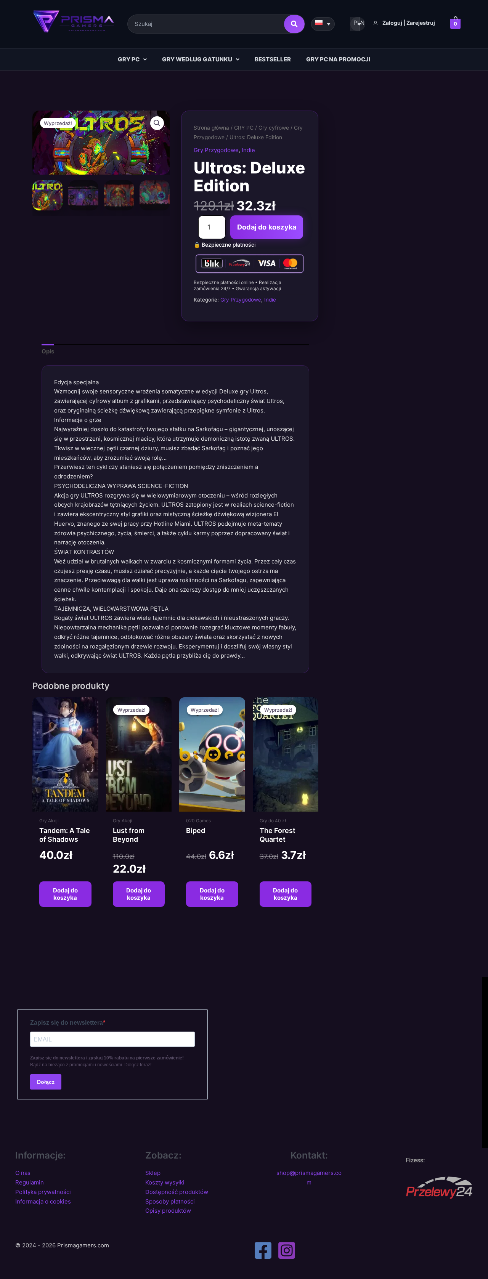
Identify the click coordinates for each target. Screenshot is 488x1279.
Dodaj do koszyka (266, 227)
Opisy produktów (168, 1210)
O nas (22, 1172)
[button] (132, 59)
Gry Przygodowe (216, 150)
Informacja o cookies (43, 1201)
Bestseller (273, 59)
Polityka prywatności (43, 1192)
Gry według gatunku (197, 59)
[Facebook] (263, 1250)
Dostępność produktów (176, 1192)
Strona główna (211, 128)
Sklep (153, 1172)
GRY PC (129, 59)
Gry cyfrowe (273, 128)
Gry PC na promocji (338, 59)
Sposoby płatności (170, 1201)
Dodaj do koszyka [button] (65, 894)
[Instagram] (286, 1250)
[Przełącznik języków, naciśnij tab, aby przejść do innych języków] (323, 24)
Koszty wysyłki (165, 1182)
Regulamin (29, 1182)
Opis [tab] (48, 351)
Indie (248, 150)
